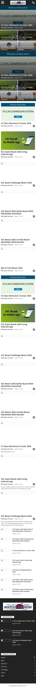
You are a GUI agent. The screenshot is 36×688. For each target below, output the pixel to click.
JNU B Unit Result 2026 (11, 268)
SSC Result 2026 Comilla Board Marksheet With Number (26, 48)
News (2, 660)
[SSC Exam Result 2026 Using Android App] (18, 140)
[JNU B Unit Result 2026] (18, 257)
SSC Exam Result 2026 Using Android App (7, 38)
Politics (3, 673)
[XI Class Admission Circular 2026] (18, 17)
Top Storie (4, 666)
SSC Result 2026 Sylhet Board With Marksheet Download (8, 48)
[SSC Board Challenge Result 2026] (27, 86)
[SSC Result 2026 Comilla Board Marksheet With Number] (18, 228)
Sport (2, 676)
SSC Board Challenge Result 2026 (25, 38)
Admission (4, 663)
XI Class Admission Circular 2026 (16, 25)
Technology (4, 669)
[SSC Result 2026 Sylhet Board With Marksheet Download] (18, 200)
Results (3, 657)
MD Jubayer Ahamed (7, 27)
